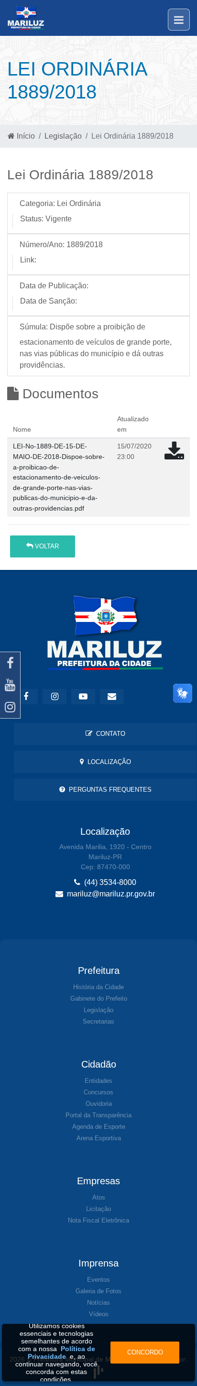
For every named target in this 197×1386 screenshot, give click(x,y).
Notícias (98, 1302)
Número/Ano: (42, 244)
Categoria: (37, 203)
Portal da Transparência (98, 1115)
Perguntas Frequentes (108, 789)
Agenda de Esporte (98, 1126)
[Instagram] (10, 707)
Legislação (63, 136)
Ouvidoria (99, 1103)
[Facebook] (10, 663)
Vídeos (99, 1314)
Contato (108, 733)
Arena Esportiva (99, 1138)
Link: (28, 260)
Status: (32, 219)
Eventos (98, 1279)
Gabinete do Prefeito (98, 998)
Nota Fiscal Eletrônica (98, 1220)
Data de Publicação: (54, 286)
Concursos (98, 1092)
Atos (98, 1197)
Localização (107, 761)
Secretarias (98, 1021)
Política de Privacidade (61, 1352)
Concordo (145, 1352)
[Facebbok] (26, 696)
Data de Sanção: (48, 301)
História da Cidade (98, 987)
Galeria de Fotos (98, 1291)
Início (25, 136)
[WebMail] (112, 696)
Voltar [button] (46, 546)
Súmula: (34, 327)
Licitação (98, 1208)
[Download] (174, 456)
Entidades (98, 1080)
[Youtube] (10, 685)
